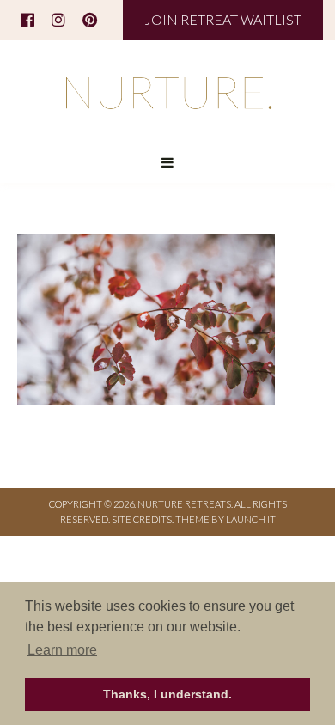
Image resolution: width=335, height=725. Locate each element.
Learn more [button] (62, 650)
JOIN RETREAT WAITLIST (223, 19)
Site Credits (142, 519)
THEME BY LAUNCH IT (225, 519)
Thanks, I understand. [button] (167, 694)
